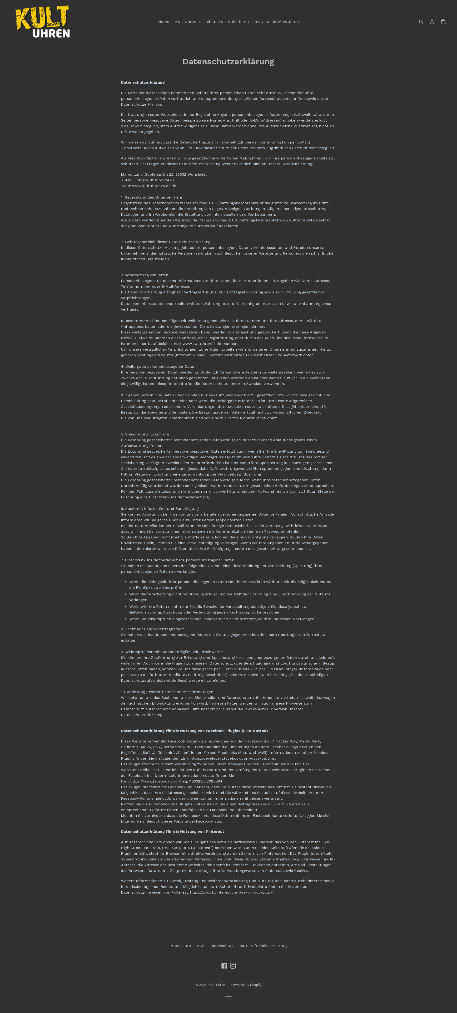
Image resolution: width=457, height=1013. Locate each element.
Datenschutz (222, 945)
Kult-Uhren (188, 21)
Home (163, 21)
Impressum (180, 945)
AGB (200, 945)
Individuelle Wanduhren (277, 21)
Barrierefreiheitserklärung (264, 945)
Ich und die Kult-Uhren (227, 21)
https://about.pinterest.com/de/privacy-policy (231, 892)
